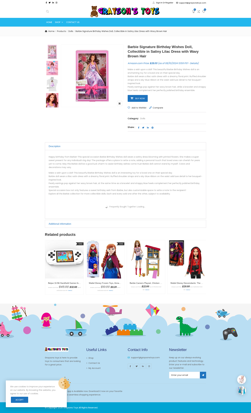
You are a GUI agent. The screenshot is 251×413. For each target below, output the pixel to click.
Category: (133, 118)
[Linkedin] (142, 366)
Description (54, 146)
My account (94, 368)
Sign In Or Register (164, 2)
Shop (57, 22)
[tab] (125, 146)
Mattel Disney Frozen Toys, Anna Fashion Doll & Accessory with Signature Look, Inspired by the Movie (105, 283)
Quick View (65, 262)
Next (53, 103)
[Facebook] (130, 366)
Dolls (70, 31)
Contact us (72, 22)
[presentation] (47, 270)
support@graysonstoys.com (192, 2)
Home (49, 22)
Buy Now (140, 98)
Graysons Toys (70, 407)
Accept (20, 399)
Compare (158, 107)
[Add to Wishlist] (48, 289)
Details (194, 63)
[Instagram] (149, 366)
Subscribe (203, 375)
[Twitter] (136, 366)
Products (61, 31)
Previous (53, 51)
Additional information (60, 224)
